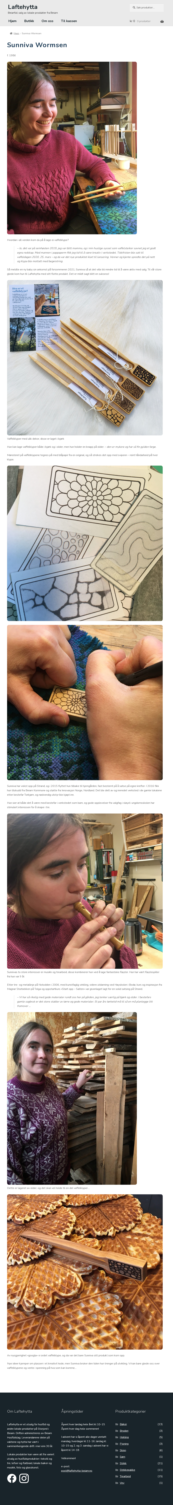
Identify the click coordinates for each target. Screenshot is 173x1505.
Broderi (124, 1431)
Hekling (124, 1437)
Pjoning (124, 1444)
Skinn (123, 1450)
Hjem (12, 21)
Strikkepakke (127, 1470)
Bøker (123, 1424)
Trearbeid (125, 1476)
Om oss (47, 21)
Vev (122, 1483)
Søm (122, 1457)
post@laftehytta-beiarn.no (76, 1471)
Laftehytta (23, 7)
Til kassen (69, 21)
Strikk (123, 1463)
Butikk (29, 21)
